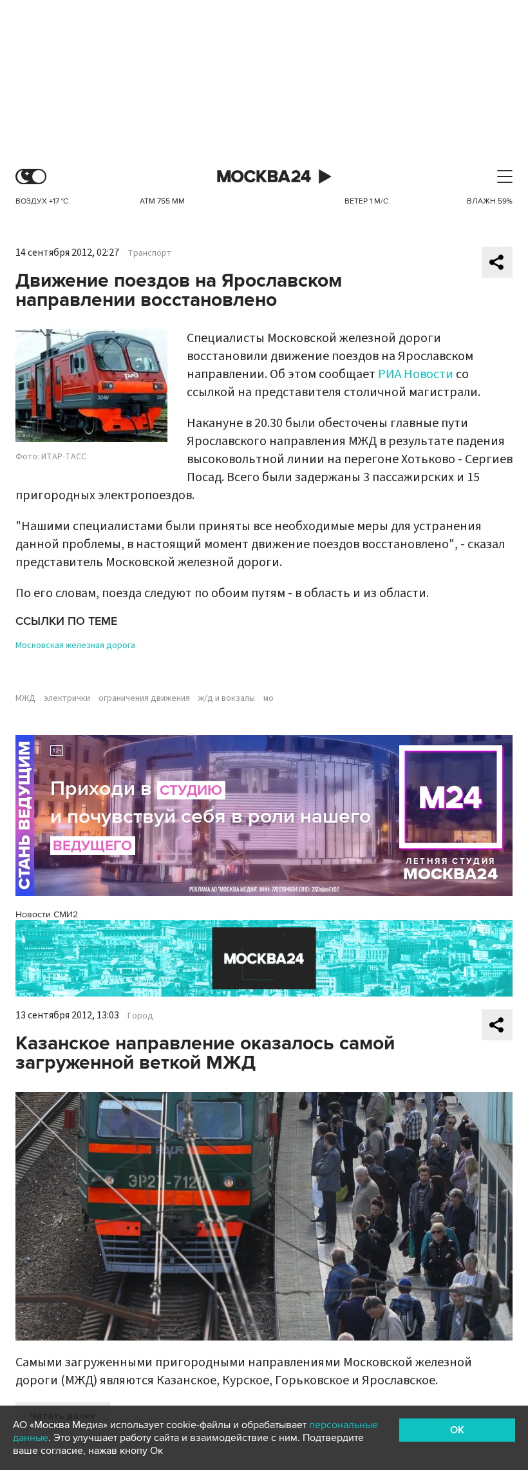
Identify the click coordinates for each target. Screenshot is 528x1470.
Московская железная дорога (75, 645)
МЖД (25, 698)
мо (268, 698)
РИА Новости (415, 374)
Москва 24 (264, 176)
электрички (67, 698)
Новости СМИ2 (46, 914)
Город (140, 1015)
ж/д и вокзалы (226, 698)
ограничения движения (144, 698)
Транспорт (149, 253)
